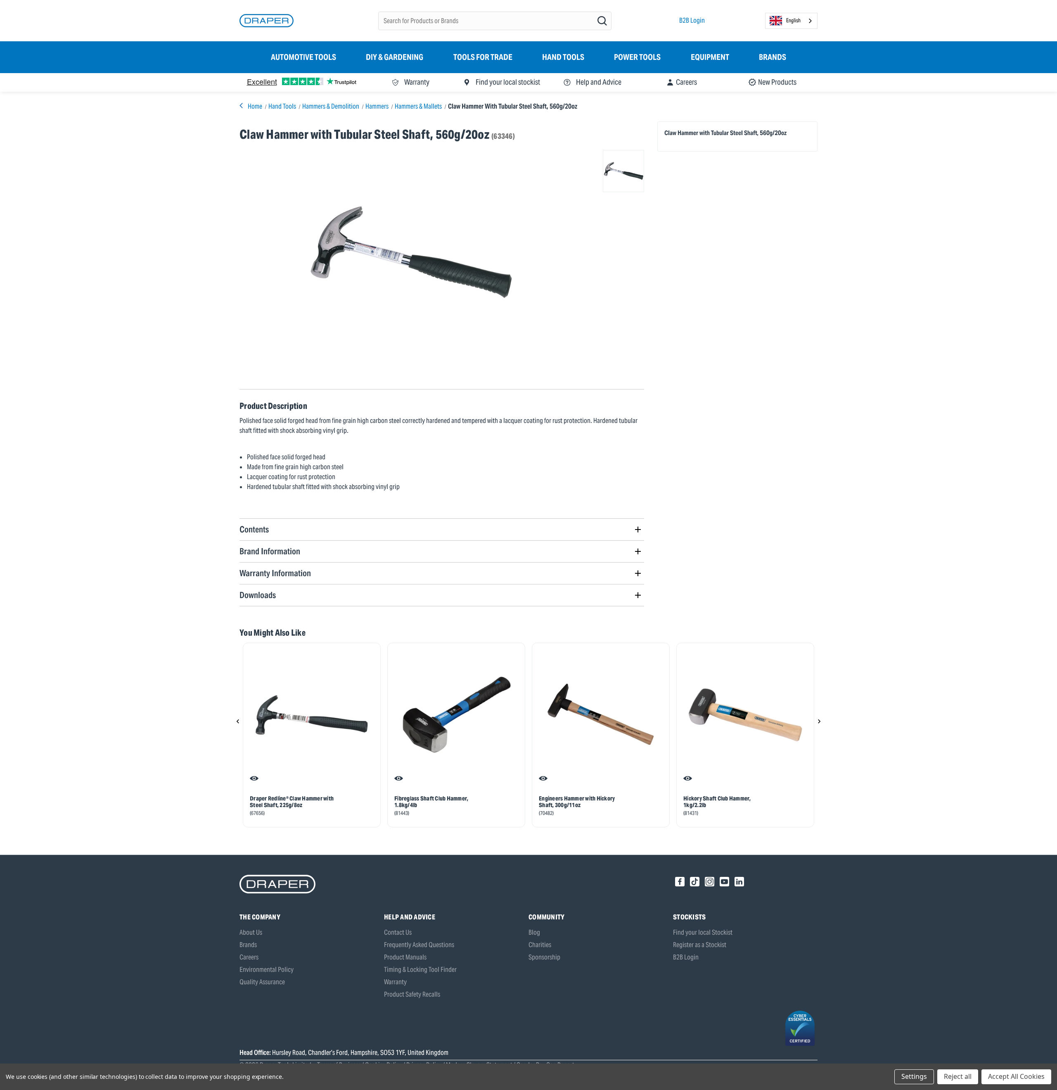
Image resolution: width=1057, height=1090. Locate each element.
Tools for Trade (482, 57)
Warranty (395, 982)
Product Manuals (405, 957)
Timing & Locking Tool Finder (420, 969)
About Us (250, 932)
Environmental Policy (266, 969)
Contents (254, 529)
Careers (248, 957)
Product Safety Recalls (412, 994)
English (793, 20)
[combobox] (791, 21)
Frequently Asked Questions (419, 944)
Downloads (257, 595)
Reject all (958, 1076)
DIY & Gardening (394, 57)
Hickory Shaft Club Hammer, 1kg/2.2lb (717, 801)
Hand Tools (563, 57)
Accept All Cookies (1016, 1076)
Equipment (710, 57)
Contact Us (398, 932)
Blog (534, 932)
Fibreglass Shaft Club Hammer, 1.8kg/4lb (431, 801)
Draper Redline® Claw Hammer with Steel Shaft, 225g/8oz (292, 801)
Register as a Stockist (699, 944)
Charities (539, 944)
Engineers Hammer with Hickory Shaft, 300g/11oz (577, 801)
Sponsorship (544, 957)
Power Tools (637, 57)
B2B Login (692, 20)
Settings (914, 1076)
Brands (772, 57)
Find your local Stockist (702, 932)
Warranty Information (275, 573)
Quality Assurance (262, 982)
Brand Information (269, 551)
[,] (311, 715)
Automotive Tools (303, 57)
